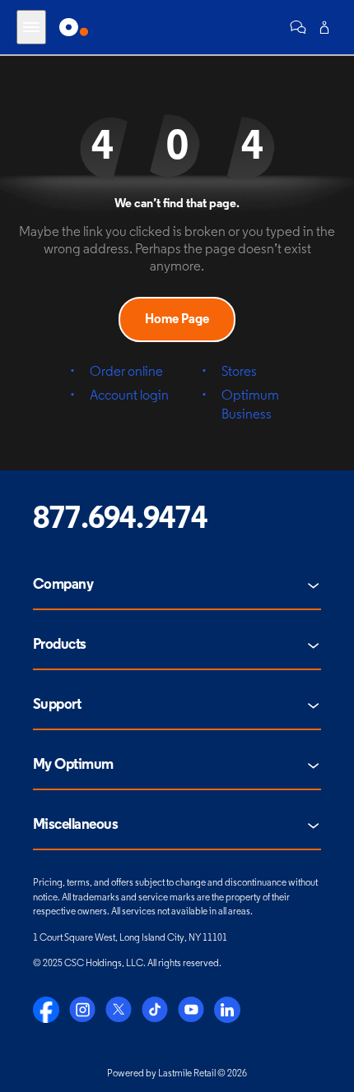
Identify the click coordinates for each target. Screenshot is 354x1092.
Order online (126, 372)
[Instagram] (82, 1010)
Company (63, 585)
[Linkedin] (227, 1010)
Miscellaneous (75, 825)
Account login (129, 396)
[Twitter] (118, 1010)
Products (59, 645)
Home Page (177, 319)
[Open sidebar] (31, 27)
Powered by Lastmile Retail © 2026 (177, 1074)
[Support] (298, 27)
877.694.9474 (120, 520)
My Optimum (73, 765)
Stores (239, 372)
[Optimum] (73, 27)
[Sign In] (324, 27)
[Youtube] (191, 1010)
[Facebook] (46, 1010)
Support (57, 705)
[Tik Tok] (155, 1010)
